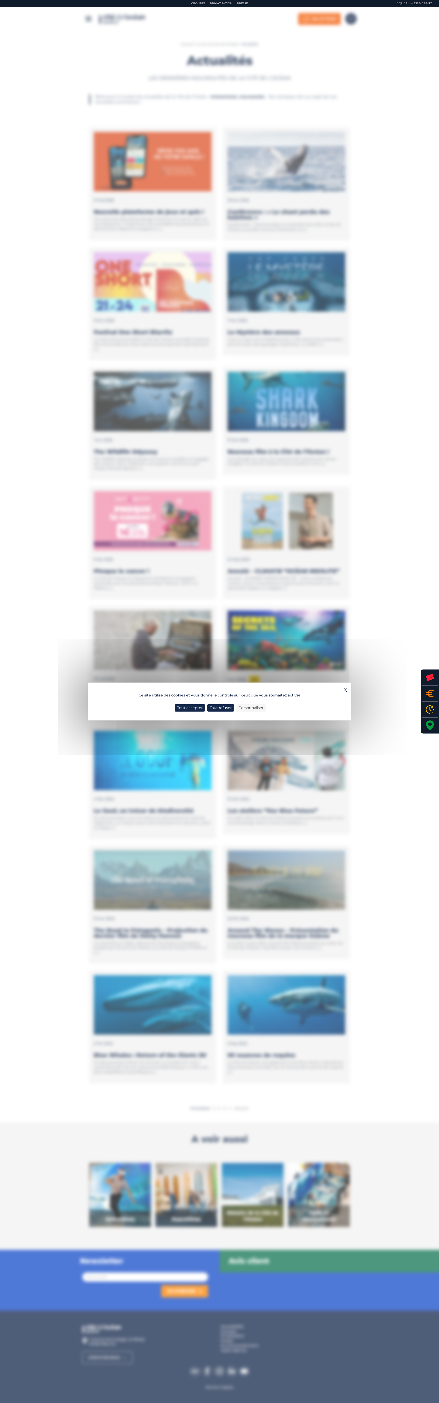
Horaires (430, 709)
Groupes (198, 3)
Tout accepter (190, 708)
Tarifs (430, 693)
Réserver (430, 677)
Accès (430, 726)
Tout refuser (221, 708)
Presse (242, 3)
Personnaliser (251, 708)
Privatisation (221, 3)
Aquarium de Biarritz (414, 3)
